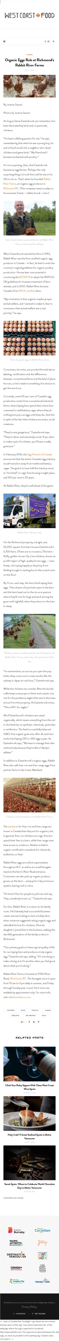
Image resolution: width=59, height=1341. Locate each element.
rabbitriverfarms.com (19, 997)
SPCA (44, 1015)
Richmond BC (11, 188)
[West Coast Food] (29, 14)
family (48, 1010)
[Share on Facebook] (29, 1022)
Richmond (31, 1015)
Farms (29, 54)
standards (13, 826)
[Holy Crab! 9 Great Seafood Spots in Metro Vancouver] (29, 1113)
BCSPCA (24, 277)
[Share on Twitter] (34, 1022)
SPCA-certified (26, 291)
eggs (23, 1010)
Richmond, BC (18, 978)
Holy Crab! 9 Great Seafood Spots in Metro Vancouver (29, 1136)
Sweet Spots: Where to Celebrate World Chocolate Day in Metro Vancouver (29, 1186)
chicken (11, 1010)
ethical (35, 1010)
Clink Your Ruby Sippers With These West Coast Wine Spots (29, 1087)
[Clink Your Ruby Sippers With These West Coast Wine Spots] (29, 1064)
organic (16, 1015)
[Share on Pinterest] (38, 1022)
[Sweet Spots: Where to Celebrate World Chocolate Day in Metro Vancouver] (29, 1162)
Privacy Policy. (29, 1307)
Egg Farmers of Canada (39, 454)
